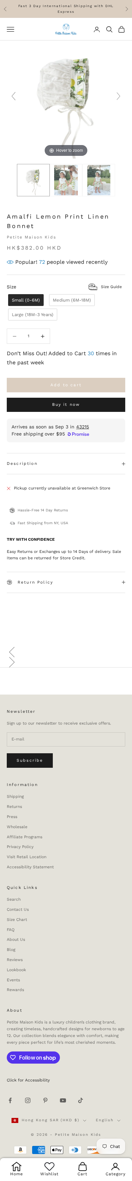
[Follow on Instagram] (27, 1100)
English (105, 1120)
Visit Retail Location (26, 856)
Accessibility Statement (30, 867)
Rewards (15, 989)
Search (14, 899)
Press (12, 816)
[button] (66, 652)
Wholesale (17, 826)
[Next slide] (118, 96)
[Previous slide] (13, 96)
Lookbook (16, 969)
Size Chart (17, 919)
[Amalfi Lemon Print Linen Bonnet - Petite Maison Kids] (33, 180)
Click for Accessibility (28, 1080)
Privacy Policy (20, 846)
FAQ (11, 929)
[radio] (25, 300)
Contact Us (18, 909)
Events (13, 980)
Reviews (15, 959)
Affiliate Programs (24, 837)
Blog (11, 949)
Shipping (15, 796)
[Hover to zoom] (66, 99)
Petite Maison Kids (31, 237)
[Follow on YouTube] (63, 1100)
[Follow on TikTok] (80, 1100)
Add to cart (66, 385)
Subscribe (30, 760)
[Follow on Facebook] (10, 1100)
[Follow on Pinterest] (45, 1100)
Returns (14, 806)
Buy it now (66, 404)
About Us (16, 939)
